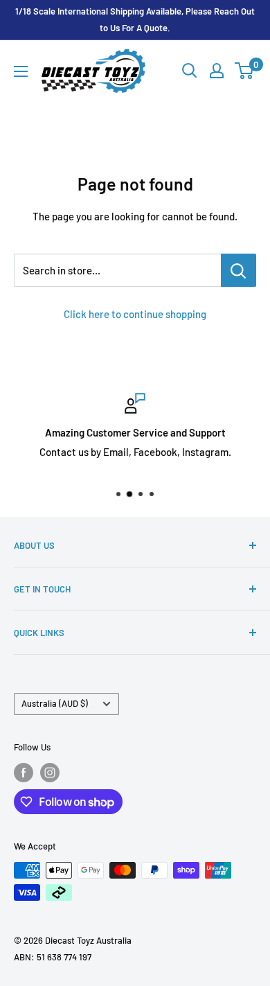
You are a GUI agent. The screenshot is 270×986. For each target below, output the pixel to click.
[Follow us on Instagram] (50, 772)
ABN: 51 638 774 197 (52, 956)
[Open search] (189, 70)
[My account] (217, 70)
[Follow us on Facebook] (23, 772)
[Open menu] (21, 71)
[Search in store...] (238, 270)
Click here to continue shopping (135, 314)
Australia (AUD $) (54, 703)
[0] (244, 70)
